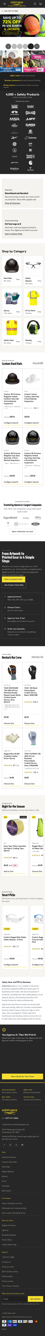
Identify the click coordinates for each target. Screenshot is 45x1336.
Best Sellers (6, 1191)
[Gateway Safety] (30, 138)
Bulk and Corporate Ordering (22, 80)
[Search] (35, 3)
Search (4, 1329)
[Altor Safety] (14, 169)
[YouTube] (22, 1144)
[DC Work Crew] (30, 150)
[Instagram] (10, 1144)
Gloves (5, 1176)
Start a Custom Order (13, 579)
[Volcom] (14, 150)
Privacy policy (7, 1281)
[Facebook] (4, 1144)
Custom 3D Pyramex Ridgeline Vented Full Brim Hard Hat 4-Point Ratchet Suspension (12, 399)
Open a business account (12, 1203)
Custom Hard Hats (9, 1162)
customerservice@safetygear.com (15, 1124)
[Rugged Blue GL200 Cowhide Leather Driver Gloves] (12, 738)
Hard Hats (6, 1167)
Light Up (5, 1230)
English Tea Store (9, 1225)
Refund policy (7, 1276)
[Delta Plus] (14, 131)
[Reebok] (14, 138)
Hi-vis (4, 1181)
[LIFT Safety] (30, 119)
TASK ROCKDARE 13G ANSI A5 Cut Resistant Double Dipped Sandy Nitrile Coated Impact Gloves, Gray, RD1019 (12, 695)
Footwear (6, 1186)
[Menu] (4, 3)
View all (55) (38, 363)
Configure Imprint (11, 423)
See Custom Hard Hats (14, 585)
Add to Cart (8, 871)
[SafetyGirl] (30, 106)
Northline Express (9, 1235)
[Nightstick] (14, 163)
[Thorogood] (14, 125)
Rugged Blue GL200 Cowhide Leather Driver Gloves (11, 756)
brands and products (22, 75)
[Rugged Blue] (14, 106)
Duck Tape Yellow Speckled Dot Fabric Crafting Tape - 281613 (15, 848)
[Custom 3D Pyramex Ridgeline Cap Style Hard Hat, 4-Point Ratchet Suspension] (12, 438)
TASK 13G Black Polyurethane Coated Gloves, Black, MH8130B (30, 691)
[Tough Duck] (30, 156)
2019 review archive (10, 1271)
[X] (16, 1144)
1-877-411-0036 (11, 1118)
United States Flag (9, 1244)
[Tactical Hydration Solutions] (30, 169)
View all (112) (37, 657)
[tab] (14, 46)
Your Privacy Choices (10, 1286)
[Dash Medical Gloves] (30, 125)
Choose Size (9, 723)
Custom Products (9, 1157)
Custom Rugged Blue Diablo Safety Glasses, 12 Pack (15, 938)
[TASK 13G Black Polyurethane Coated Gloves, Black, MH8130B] (33, 672)
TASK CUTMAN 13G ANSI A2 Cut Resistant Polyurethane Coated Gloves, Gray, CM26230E (32, 760)
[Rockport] (14, 156)
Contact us (6, 1262)
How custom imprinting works (14, 1213)
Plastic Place (7, 1240)
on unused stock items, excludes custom (21, 86)
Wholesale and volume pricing (14, 1208)
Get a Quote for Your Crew (22, 1076)
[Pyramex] (14, 113)
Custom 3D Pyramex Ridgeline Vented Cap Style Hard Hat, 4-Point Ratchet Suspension (32, 458)
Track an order (8, 1267)
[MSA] (14, 119)
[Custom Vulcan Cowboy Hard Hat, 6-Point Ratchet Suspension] (33, 379)
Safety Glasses (8, 1171)
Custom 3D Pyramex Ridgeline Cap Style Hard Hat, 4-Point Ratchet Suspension (12, 457)
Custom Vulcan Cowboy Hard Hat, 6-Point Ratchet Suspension (31, 397)
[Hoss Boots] (30, 144)
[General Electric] (14, 144)
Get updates (35, 1299)
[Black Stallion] (30, 131)
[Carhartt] (30, 163)
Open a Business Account (22, 531)
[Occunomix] (30, 113)
